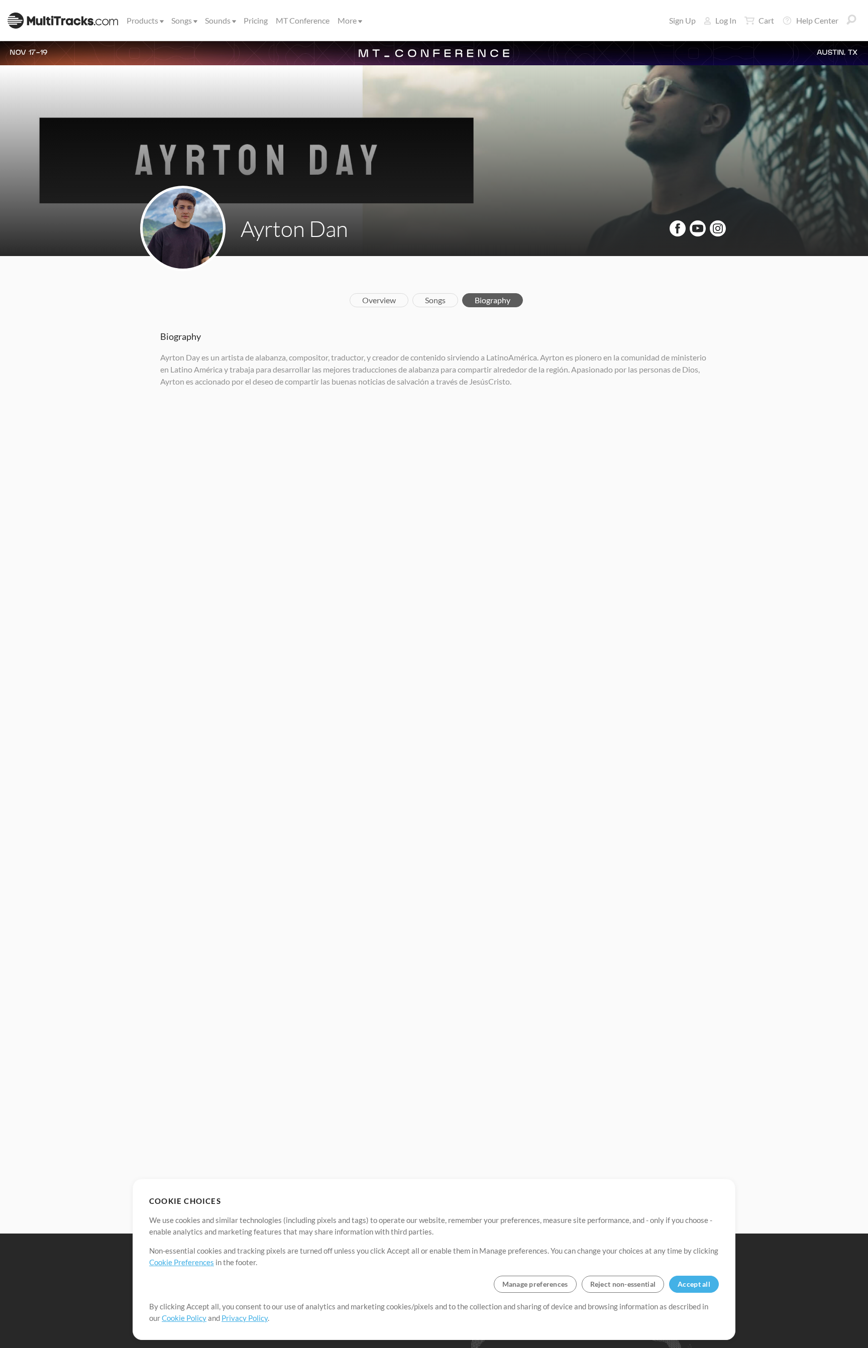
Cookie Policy (184, 1317)
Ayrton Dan (294, 228)
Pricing (256, 20)
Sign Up (682, 20)
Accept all (694, 1284)
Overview (379, 300)
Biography (492, 300)
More (347, 20)
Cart (766, 20)
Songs (181, 20)
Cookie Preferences (181, 1262)
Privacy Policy (245, 1317)
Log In (725, 20)
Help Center (817, 20)
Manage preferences (535, 1284)
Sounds (218, 20)
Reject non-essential (623, 1284)
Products (142, 20)
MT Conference (303, 20)
